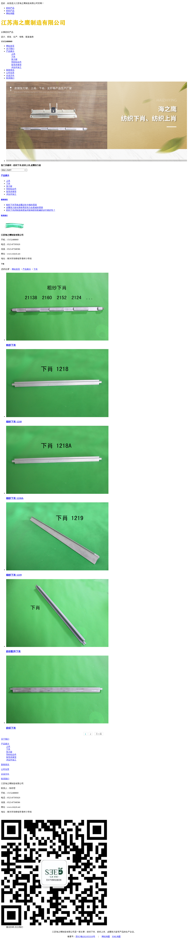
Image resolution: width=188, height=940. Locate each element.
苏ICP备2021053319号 (85, 936)
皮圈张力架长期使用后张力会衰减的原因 (24, 207)
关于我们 (10, 48)
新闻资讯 (10, 70)
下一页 (99, 734)
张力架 (14, 59)
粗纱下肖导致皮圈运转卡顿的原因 (21, 205)
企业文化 (10, 75)
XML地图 (116, 936)
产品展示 (10, 51)
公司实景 (10, 73)
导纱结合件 (16, 62)
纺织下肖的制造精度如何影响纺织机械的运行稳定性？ (30, 210)
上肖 (13, 54)
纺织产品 (10, 8)
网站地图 (10, 13)
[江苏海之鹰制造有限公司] (33, 26)
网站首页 (10, 46)
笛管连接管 (16, 65)
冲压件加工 (16, 67)
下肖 (13, 57)
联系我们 (10, 78)
